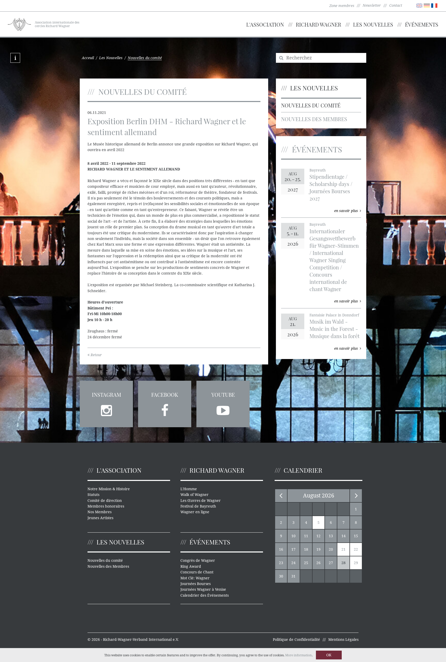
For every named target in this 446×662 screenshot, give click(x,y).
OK (328, 655)
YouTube (223, 394)
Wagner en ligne (194, 512)
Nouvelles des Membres (314, 118)
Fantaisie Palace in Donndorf (334, 315)
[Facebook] (164, 409)
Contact (395, 5)
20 (331, 549)
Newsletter (372, 5)
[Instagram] (106, 409)
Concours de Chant (196, 572)
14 (343, 536)
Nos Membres (99, 512)
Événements (421, 24)
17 (293, 549)
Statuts (93, 495)
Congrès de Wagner (197, 560)
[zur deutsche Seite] (427, 5)
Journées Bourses (195, 584)
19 (318, 549)
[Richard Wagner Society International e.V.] (19, 24)
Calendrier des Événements (204, 595)
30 (281, 576)
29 (356, 563)
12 (318, 536)
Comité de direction (104, 501)
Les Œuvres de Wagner (200, 501)
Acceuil (88, 58)
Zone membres (341, 6)
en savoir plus (346, 211)
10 (293, 536)
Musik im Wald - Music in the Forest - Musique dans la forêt (334, 328)
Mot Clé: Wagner (195, 578)
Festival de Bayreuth (198, 506)
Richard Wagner (318, 24)
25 (306, 563)
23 (281, 563)
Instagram (106, 394)
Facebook (164, 394)
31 (293, 576)
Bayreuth (317, 170)
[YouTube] (223, 409)
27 (331, 563)
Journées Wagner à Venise (203, 589)
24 (293, 563)
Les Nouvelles (373, 24)
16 (281, 549)
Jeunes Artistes (100, 518)
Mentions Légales (343, 639)
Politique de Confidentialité (296, 639)
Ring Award (190, 566)
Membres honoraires (105, 506)
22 (356, 549)
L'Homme (188, 489)
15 (356, 536)
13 (331, 536)
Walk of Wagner (194, 495)
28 (343, 563)
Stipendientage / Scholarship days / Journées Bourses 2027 (330, 187)
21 (343, 549)
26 (318, 563)
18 (306, 549)
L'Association (265, 24)
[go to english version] (419, 5)
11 (306, 536)
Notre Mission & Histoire (108, 489)
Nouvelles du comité (310, 105)
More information (298, 655)
